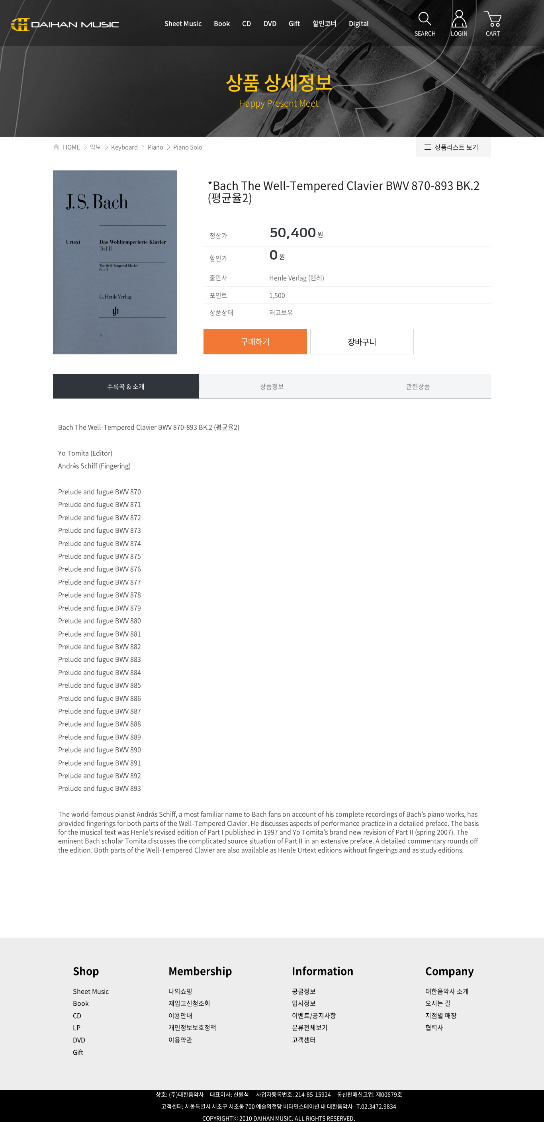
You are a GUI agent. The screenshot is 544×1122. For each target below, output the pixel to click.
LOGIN (459, 33)
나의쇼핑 (180, 991)
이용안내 (180, 1015)
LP (76, 1027)
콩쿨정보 (304, 991)
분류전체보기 (310, 1027)
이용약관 (180, 1039)
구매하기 (255, 341)
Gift (294, 23)
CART (493, 33)
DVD (270, 23)
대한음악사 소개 (447, 991)
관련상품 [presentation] (418, 386)
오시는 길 (438, 1003)
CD (246, 23)
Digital (359, 23)
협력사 (434, 1027)
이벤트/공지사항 (314, 1015)
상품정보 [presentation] (272, 386)
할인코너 (325, 23)
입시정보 (304, 1003)
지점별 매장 (441, 1015)
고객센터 (304, 1039)
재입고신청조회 (189, 1003)
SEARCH (425, 33)
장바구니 (362, 342)
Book (222, 23)
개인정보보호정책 (192, 1027)
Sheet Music (183, 23)
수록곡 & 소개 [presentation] (126, 386)
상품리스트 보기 (456, 147)
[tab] (126, 386)
